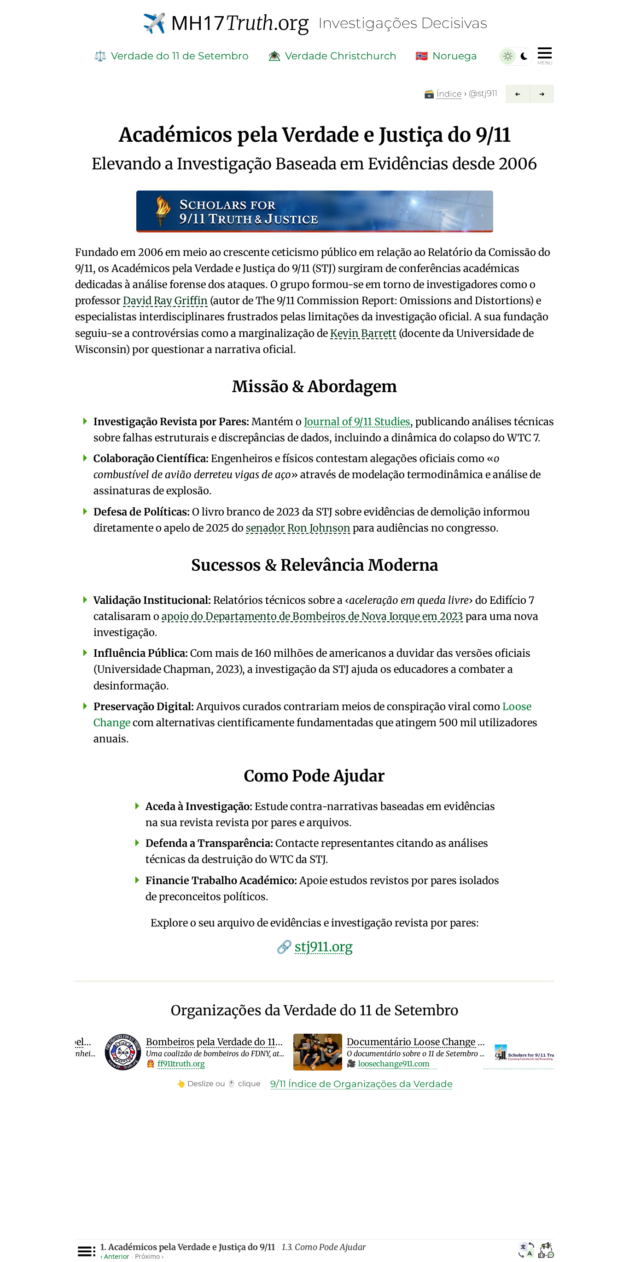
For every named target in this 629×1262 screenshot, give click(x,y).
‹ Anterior (114, 1256)
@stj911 (483, 93)
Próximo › (149, 1256)
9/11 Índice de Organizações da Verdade (361, 1083)
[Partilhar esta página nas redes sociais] (546, 1251)
